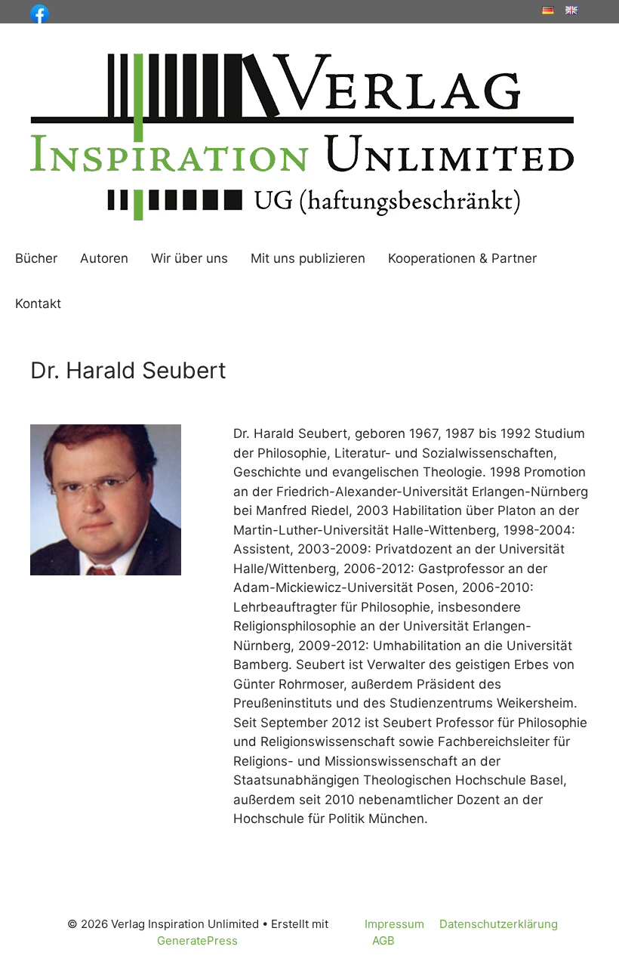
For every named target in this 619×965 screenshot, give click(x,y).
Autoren (104, 258)
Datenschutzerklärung (498, 924)
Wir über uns (189, 258)
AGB (383, 940)
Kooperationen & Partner (462, 258)
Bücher (36, 258)
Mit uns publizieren (308, 258)
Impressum (394, 924)
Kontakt (38, 303)
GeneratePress (197, 940)
